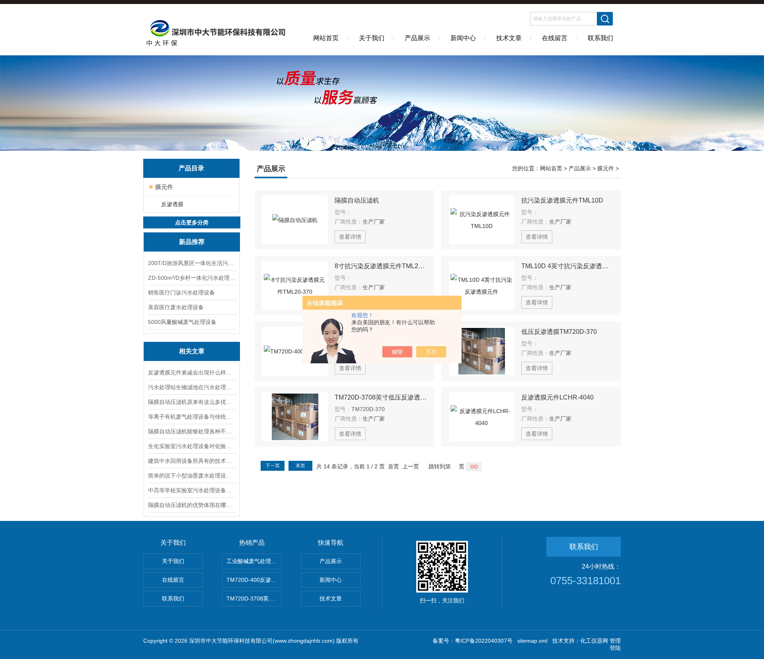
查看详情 (350, 237)
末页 (300, 465)
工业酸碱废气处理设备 (254, 561)
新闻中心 (463, 38)
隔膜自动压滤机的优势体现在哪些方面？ (192, 505)
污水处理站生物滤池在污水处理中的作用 (192, 387)
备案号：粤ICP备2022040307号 (473, 641)
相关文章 (192, 351)
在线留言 (554, 38)
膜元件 (164, 186)
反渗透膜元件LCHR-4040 (557, 397)
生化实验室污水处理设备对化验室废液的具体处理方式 (192, 446)
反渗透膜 (172, 204)
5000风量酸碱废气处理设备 (182, 322)
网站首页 (326, 38)
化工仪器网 (594, 641)
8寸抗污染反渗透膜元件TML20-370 (381, 266)
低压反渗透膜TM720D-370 (559, 331)
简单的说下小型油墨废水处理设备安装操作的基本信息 (192, 475)
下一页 (272, 465)
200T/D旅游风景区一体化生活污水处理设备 (192, 263)
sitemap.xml (532, 641)
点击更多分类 (192, 222)
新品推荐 (192, 241)
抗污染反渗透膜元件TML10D (562, 200)
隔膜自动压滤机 (357, 200)
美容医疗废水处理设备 (176, 307)
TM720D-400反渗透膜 (254, 580)
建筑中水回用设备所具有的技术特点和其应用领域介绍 (192, 461)
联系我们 (600, 38)
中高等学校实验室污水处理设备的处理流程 (192, 490)
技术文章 (509, 38)
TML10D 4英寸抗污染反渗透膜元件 (567, 266)
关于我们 (371, 38)
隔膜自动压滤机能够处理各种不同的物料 (192, 431)
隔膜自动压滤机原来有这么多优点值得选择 (192, 402)
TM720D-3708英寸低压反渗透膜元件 (381, 397)
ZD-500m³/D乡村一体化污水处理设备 (192, 278)
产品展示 (417, 38)
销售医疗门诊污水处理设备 (181, 292)
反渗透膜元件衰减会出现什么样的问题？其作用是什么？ (192, 372)
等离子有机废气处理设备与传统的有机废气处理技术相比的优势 (192, 416)
